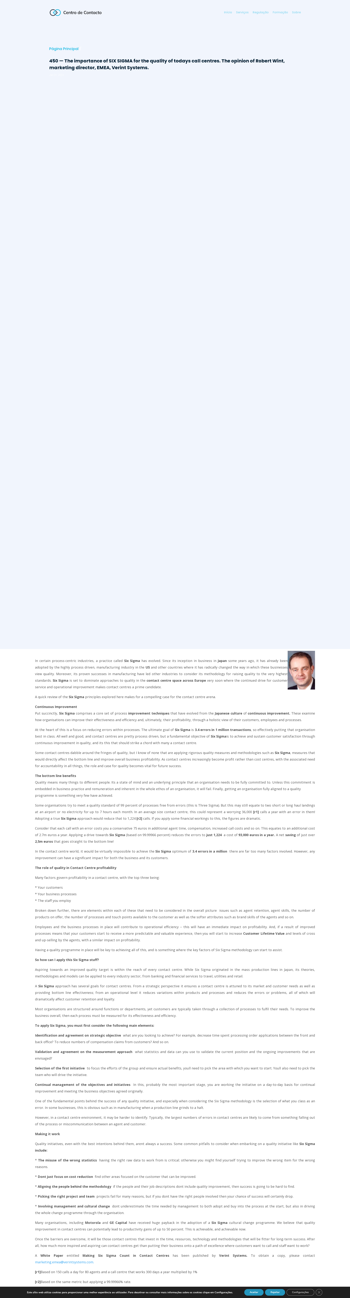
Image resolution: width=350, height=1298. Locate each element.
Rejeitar (275, 1292)
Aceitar (254, 1292)
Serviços (242, 12)
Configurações (300, 1292)
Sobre (296, 12)
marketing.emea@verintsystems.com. (64, 1262)
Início (228, 12)
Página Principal (64, 48)
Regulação (261, 12)
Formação (280, 12)
